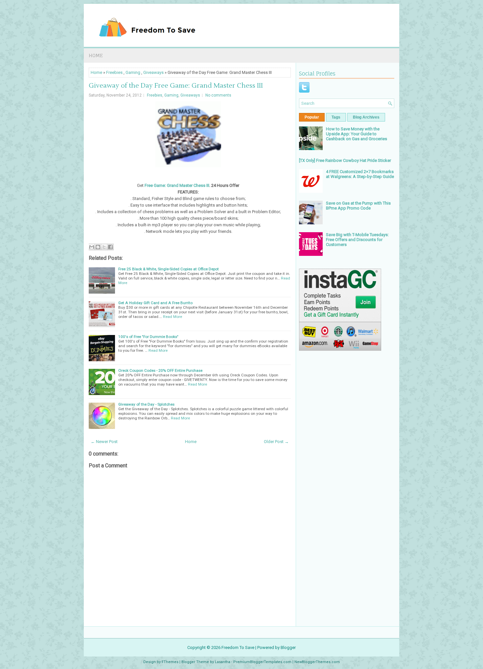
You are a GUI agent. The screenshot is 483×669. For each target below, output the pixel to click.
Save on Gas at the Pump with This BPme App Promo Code (358, 206)
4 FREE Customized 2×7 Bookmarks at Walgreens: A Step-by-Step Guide (360, 174)
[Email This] (91, 247)
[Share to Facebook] (110, 247)
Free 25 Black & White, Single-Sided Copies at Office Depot (168, 269)
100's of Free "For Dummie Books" (148, 336)
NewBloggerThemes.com (317, 662)
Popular (312, 117)
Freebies (114, 72)
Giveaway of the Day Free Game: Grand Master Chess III (176, 85)
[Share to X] (104, 247)
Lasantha (222, 662)
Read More (172, 316)
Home (96, 55)
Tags (336, 117)
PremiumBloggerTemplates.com (262, 662)
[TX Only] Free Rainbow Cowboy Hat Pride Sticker (345, 160)
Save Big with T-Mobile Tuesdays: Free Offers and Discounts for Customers (357, 239)
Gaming (133, 72)
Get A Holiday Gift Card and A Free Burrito (155, 303)
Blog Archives (366, 117)
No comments (218, 95)
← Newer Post (104, 441)
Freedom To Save (237, 647)
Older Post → (276, 441)
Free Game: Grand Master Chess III (177, 185)
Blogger (288, 647)
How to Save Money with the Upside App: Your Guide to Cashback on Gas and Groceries (356, 133)
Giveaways (153, 72)
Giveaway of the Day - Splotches (146, 404)
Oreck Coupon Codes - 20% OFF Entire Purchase (160, 370)
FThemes (170, 662)
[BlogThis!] (98, 247)
